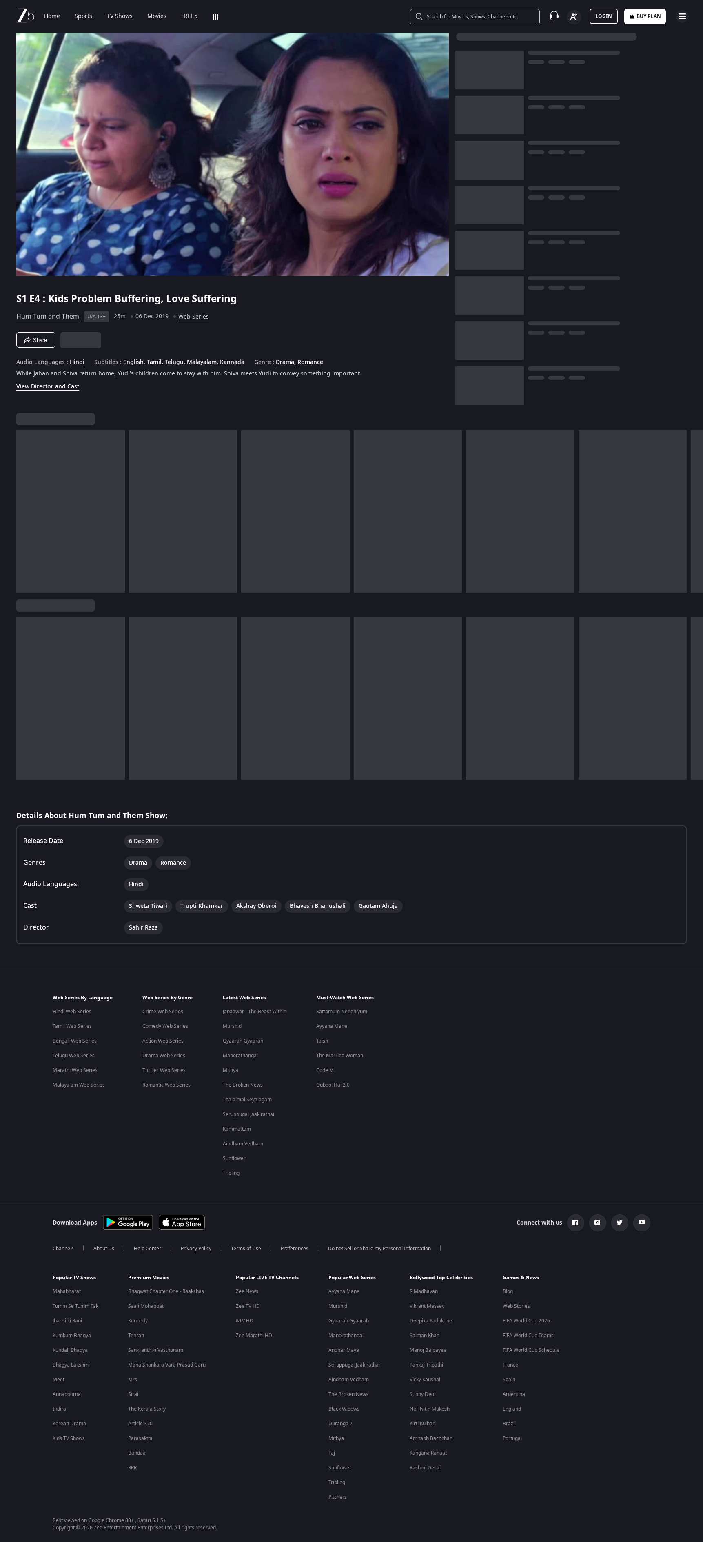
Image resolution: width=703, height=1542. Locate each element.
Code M (325, 1070)
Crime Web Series (162, 1011)
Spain (509, 1379)
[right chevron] (694, 511)
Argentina (514, 1394)
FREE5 (189, 16)
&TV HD (244, 1321)
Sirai (133, 1394)
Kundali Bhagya (70, 1350)
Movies (156, 16)
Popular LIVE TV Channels (267, 1277)
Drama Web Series (163, 1055)
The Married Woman (339, 1055)
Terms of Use (246, 1248)
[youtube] (641, 1222)
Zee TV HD (248, 1306)
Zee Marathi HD (254, 1335)
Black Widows (343, 1409)
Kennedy (138, 1321)
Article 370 (140, 1423)
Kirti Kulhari (423, 1423)
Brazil (509, 1423)
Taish (322, 1041)
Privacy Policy (196, 1248)
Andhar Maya (343, 1350)
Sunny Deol (422, 1394)
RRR (132, 1467)
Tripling (231, 1173)
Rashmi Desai (425, 1467)
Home (52, 16)
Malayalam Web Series (79, 1085)
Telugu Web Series (74, 1055)
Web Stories (516, 1306)
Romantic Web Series (166, 1085)
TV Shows (120, 16)
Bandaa (137, 1453)
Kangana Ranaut (428, 1453)
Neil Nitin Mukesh (430, 1409)
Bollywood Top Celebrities (441, 1277)
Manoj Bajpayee (428, 1350)
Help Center (147, 1248)
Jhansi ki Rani (67, 1321)
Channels (63, 1248)
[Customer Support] (554, 16)
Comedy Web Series (165, 1026)
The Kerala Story (147, 1409)
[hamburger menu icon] (682, 16)
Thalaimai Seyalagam (247, 1099)
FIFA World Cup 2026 (526, 1321)
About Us (103, 1248)
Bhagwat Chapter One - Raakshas (166, 1291)
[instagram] (597, 1222)
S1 (22, 298)
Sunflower (234, 1158)
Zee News (247, 1291)
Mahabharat (67, 1291)
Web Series (193, 317)
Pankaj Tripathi (426, 1365)
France (510, 1365)
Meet (58, 1379)
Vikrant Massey (427, 1306)
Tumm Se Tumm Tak (75, 1306)
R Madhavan (424, 1291)
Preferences (294, 1248)
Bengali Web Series (75, 1041)
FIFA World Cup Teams (528, 1335)
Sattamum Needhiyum (341, 1011)
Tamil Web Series (72, 1026)
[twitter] (619, 1222)
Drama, (286, 362)
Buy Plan (648, 16)
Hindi (77, 362)
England (512, 1409)
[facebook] (575, 1222)
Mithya (230, 1070)
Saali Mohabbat (146, 1306)
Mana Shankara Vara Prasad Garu (167, 1365)
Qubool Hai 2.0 (333, 1085)
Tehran (136, 1335)
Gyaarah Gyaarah (243, 1041)
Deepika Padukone (431, 1321)
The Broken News (243, 1085)
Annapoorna (67, 1394)
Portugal (512, 1438)
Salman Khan (424, 1335)
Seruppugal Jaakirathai (248, 1114)
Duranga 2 (340, 1423)
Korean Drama (69, 1423)
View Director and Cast (47, 386)
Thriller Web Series (164, 1070)
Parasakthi (140, 1438)
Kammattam (237, 1129)
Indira (59, 1409)
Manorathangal (240, 1055)
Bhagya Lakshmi (71, 1365)
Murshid (232, 1026)
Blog (508, 1291)
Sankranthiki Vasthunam (155, 1350)
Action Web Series (163, 1041)
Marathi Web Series (75, 1070)
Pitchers (337, 1497)
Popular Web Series (352, 1277)
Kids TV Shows (69, 1438)
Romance (310, 362)
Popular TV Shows (74, 1277)
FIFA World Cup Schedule (531, 1350)
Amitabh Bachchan (431, 1438)
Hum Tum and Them (47, 317)
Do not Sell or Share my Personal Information (379, 1248)
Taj (331, 1453)
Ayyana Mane (331, 1026)
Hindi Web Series (72, 1011)
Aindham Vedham (243, 1143)
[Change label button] (574, 17)
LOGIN (603, 16)
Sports (83, 16)
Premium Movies (148, 1277)
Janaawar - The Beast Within (254, 1011)
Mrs (132, 1379)
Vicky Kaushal (425, 1379)
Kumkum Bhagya (72, 1335)
